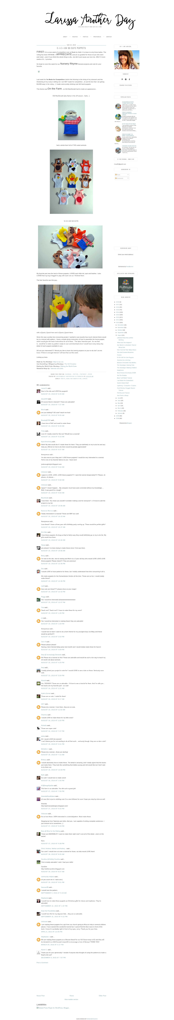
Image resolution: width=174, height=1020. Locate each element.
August (120, 335)
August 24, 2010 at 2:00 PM (52, 720)
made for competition (74, 378)
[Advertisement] (71, 979)
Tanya (43, 545)
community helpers (47, 876)
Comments (120, 178)
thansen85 (44, 887)
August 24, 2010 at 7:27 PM (52, 731)
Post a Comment (42, 962)
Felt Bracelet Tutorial (123, 393)
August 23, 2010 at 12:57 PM (53, 602)
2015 (118, 309)
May (119, 403)
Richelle (44, 725)
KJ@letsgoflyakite (47, 785)
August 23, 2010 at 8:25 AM (52, 415)
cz (42, 618)
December (121, 325)
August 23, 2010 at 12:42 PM (53, 592)
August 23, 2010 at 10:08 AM (53, 506)
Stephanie (44, 898)
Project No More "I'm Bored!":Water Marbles (128, 134)
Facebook (68, 374)
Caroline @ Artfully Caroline (50, 859)
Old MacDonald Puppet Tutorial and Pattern (128, 102)
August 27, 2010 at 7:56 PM (52, 791)
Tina (42, 607)
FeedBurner (129, 266)
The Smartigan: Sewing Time (125, 365)
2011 (118, 320)
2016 (118, 307)
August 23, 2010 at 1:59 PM (52, 624)
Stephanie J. (45, 937)
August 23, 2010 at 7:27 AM (52, 404)
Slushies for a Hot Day (123, 360)
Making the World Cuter (69, 366)
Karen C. (44, 949)
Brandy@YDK (45, 420)
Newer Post (41, 996)
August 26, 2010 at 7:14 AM (52, 754)
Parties (85, 36)
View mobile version (71, 999)
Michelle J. (45, 749)
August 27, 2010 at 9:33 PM (52, 826)
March (120, 408)
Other (90, 374)
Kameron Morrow (47, 511)
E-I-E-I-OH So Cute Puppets (125, 357)
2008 (118, 418)
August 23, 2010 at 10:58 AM (53, 550)
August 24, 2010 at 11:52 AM (53, 710)
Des (42, 568)
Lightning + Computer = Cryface (126, 385)
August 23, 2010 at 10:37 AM (53, 527)
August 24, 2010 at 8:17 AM (52, 699)
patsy (43, 736)
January (120, 413)
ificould (43, 680)
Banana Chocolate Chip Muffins (126, 362)
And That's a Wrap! (122, 395)
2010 (118, 322)
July (119, 398)
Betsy (43, 556)
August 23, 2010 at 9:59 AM (52, 493)
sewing (85, 378)
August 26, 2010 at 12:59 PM (53, 770)
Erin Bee (44, 532)
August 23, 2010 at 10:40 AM (53, 540)
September (121, 332)
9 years (119, 355)
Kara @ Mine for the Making (50, 831)
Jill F (42, 704)
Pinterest (83, 374)
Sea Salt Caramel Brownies (125, 352)
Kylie (43, 775)
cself (42, 586)
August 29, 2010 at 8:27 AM (52, 871)
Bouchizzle (45, 498)
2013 (118, 314)
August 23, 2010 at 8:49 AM (52, 426)
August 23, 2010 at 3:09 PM (52, 649)
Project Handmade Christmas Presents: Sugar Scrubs (129, 113)
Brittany (43, 760)
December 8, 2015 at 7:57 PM (53, 957)
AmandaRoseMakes (48, 796)
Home (72, 996)
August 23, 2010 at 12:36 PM (53, 581)
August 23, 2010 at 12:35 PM (53, 563)
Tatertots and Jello (56, 368)
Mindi (43, 409)
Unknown (44, 472)
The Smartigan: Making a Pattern (127, 367)
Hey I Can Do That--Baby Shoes (126, 350)
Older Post (102, 996)
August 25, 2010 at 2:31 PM (52, 744)
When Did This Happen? (124, 342)
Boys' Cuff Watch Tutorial (124, 378)
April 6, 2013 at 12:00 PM (51, 931)
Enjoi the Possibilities (48, 911)
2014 (118, 312)
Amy (42, 667)
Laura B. (44, 388)
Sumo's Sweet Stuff (123, 383)
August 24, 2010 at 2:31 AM (52, 688)
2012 (118, 317)
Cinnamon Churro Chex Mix (129, 146)
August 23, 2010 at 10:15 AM (53, 516)
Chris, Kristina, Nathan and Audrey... (53, 848)
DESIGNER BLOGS (92, 1018)
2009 (118, 416)
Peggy (43, 597)
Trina (43, 431)
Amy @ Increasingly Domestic (51, 654)
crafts (63, 378)
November (121, 327)
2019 (118, 302)
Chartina (44, 715)
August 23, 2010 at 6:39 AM (52, 394)
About (65, 36)
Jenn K (43, 642)
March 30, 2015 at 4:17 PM (52, 944)
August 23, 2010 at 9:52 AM (52, 467)
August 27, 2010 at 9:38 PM (52, 843)
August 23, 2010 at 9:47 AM (52, 449)
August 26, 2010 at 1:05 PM (52, 780)
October (120, 330)
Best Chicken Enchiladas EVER (126, 373)
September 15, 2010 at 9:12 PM (54, 916)
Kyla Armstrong (46, 441)
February (120, 411)
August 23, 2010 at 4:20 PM (52, 662)
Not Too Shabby (122, 375)
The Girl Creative (70, 364)
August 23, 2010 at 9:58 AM (52, 480)
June (119, 400)
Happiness (120, 370)
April (119, 405)
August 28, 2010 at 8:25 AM (52, 854)
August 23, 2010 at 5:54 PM (52, 675)
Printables (97, 36)
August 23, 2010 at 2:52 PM (52, 636)
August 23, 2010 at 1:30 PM (52, 613)
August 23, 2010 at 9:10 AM (52, 436)
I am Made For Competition (125, 380)
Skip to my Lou (58, 362)
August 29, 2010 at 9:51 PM (52, 882)
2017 (118, 304)
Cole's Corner (46, 693)
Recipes (75, 36)
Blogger (129, 423)
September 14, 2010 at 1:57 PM (54, 906)
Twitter (75, 374)
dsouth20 (44, 399)
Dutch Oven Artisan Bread (129, 124)
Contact (109, 36)
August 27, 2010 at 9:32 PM (52, 808)
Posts (118, 175)
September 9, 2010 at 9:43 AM (54, 893)
